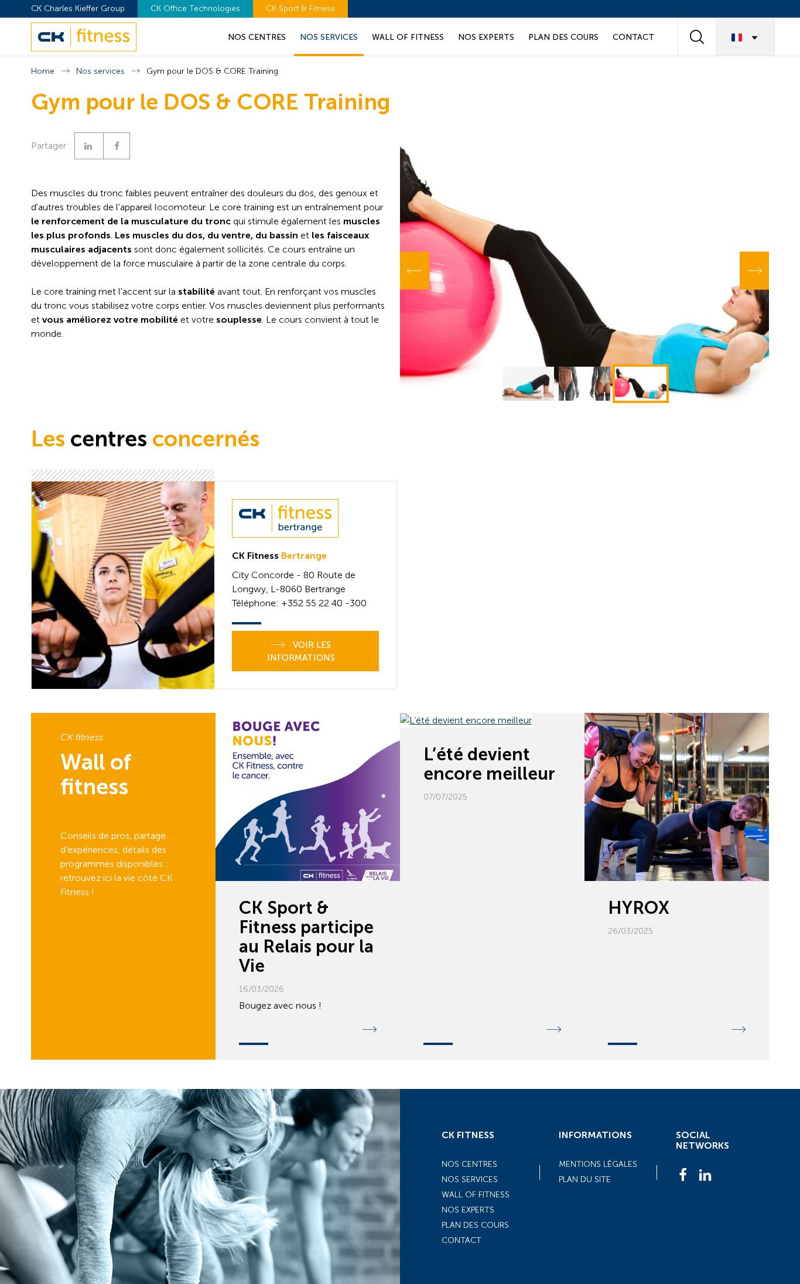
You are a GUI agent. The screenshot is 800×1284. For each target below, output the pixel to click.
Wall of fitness (408, 37)
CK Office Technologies (195, 8)
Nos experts (486, 37)
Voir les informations (301, 652)
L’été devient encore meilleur (489, 764)
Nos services (329, 37)
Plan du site (585, 1179)
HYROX (638, 907)
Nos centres (257, 37)
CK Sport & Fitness (300, 8)
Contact (633, 37)
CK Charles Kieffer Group (78, 8)
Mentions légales (598, 1164)
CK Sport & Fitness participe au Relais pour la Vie (306, 936)
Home (42, 71)
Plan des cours (563, 37)
